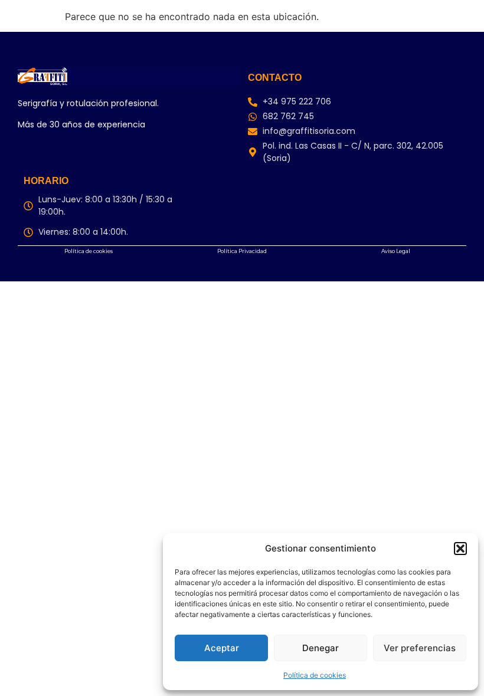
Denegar (320, 648)
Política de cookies (314, 675)
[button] (460, 548)
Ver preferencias (420, 648)
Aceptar (221, 648)
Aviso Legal (395, 251)
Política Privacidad (242, 251)
